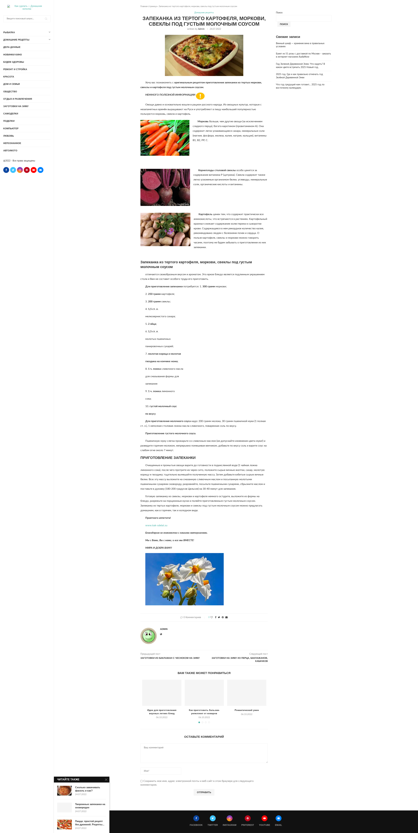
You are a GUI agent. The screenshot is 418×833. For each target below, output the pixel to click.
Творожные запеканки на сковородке (90, 806)
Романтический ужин (247, 710)
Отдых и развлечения (17, 99)
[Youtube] (34, 170)
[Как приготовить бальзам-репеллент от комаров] (204, 693)
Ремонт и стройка (15, 69)
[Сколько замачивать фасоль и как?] (64, 791)
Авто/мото (10, 150)
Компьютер (10, 128)
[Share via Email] (226, 617)
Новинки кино (12, 54)
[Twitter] (13, 170)
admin (201, 29)
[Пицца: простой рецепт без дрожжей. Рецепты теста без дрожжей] (64, 824)
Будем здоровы (13, 62)
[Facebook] (6, 170)
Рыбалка (9, 32)
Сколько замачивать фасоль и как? (87, 789)
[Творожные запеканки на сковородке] (64, 807)
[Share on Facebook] (215, 617)
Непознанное (12, 143)
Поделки (9, 121)
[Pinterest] (27, 170)
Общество (10, 91)
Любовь (8, 136)
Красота (8, 76)
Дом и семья (11, 84)
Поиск (279, 13)
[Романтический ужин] (246, 693)
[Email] (40, 170)
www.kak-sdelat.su (156, 525)
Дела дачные (11, 47)
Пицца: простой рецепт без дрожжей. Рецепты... (89, 823)
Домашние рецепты (16, 39)
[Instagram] (20, 170)
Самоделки (10, 113)
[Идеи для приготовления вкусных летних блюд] (161, 693)
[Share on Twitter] (219, 617)
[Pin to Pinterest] (223, 617)
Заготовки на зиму (16, 106)
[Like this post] (211, 617)
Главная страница (148, 6)
